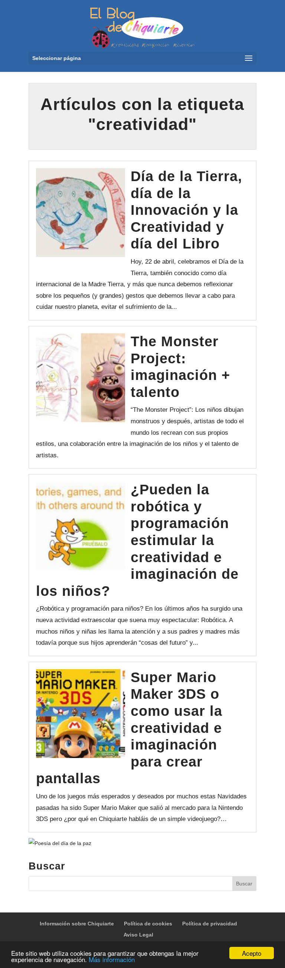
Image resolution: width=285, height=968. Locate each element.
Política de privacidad (209, 924)
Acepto (251, 953)
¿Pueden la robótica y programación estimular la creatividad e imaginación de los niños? (137, 540)
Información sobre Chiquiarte (77, 924)
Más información (112, 959)
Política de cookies (148, 924)
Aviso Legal (138, 935)
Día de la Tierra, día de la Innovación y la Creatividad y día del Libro (186, 209)
